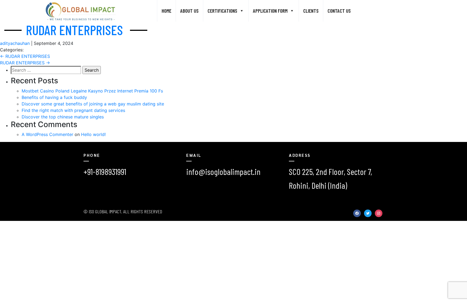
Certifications (222, 11)
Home (166, 11)
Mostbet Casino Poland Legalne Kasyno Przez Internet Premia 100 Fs (92, 91)
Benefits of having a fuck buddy (54, 97)
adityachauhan (15, 43)
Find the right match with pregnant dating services (73, 110)
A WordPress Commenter (47, 134)
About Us (189, 11)
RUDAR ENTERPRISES (74, 30)
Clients (311, 11)
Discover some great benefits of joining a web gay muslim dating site (93, 104)
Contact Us (339, 11)
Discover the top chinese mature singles (63, 117)
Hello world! (93, 134)
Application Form (270, 11)
